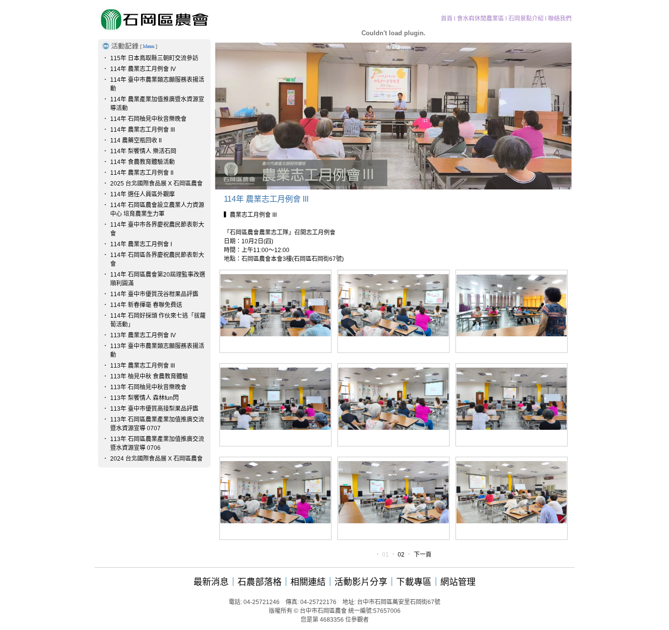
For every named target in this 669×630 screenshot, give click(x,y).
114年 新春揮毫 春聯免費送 (146, 305)
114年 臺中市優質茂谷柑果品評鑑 (154, 294)
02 (401, 554)
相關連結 (308, 582)
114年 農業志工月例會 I (141, 244)
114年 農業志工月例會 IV (143, 69)
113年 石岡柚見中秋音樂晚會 (148, 387)
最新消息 (211, 582)
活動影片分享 (360, 582)
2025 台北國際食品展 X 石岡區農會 (156, 183)
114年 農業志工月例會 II (141, 172)
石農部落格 (260, 582)
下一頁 (422, 554)
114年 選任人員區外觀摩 (142, 194)
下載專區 (413, 582)
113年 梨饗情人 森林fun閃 (144, 398)
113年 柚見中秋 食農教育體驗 (149, 376)
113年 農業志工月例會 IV (143, 335)
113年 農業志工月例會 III (142, 365)
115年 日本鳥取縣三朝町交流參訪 (154, 58)
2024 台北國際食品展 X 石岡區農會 (156, 458)
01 (385, 554)
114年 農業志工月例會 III (142, 129)
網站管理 (458, 582)
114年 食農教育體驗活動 (142, 162)
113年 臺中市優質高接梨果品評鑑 (154, 408)
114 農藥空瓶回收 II (136, 140)
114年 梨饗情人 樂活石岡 (143, 151)
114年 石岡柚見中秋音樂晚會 (148, 119)
